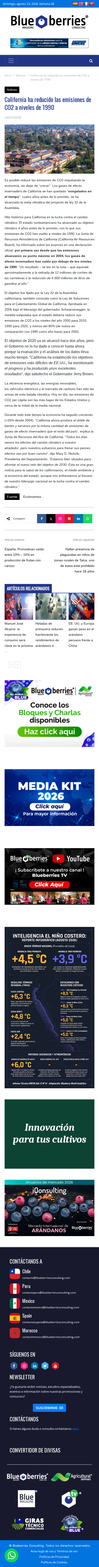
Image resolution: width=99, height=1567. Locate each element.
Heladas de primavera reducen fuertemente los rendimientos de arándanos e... (49, 634)
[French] (86, 4)
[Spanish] (75, 4)
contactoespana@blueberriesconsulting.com (50, 1322)
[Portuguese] (91, 4)
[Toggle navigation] (11, 60)
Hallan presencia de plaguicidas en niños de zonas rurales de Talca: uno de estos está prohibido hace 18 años (74, 560)
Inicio (8, 75)
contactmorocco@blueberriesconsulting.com (51, 1337)
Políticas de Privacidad (54, 1556)
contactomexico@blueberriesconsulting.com (50, 1307)
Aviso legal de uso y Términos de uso (54, 1551)
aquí (75, 1429)
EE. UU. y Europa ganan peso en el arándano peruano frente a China (81, 634)
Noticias (21, 75)
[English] (80, 4)
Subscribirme (49, 1408)
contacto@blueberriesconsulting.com (46, 1278)
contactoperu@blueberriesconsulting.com (49, 1293)
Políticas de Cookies (54, 1562)
